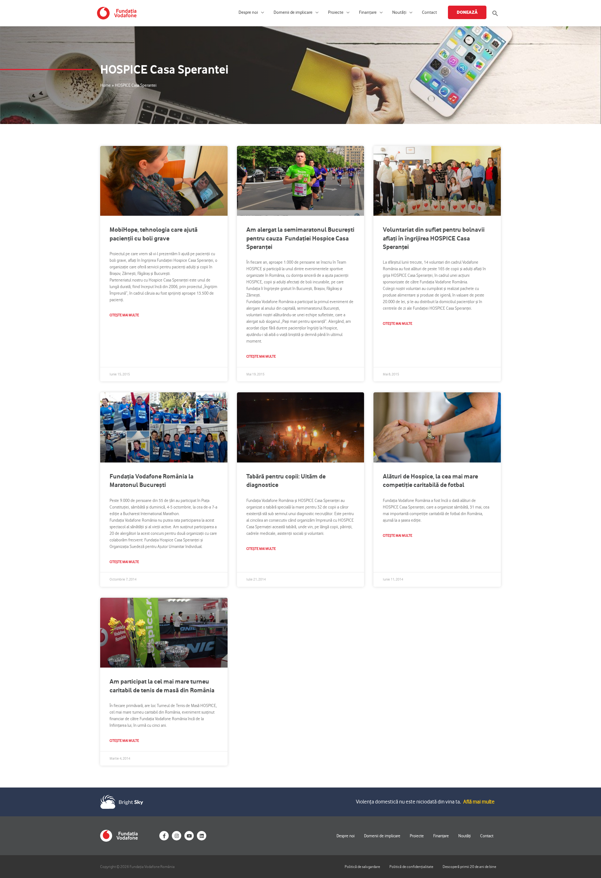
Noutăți (399, 12)
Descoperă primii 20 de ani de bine (469, 866)
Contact (429, 12)
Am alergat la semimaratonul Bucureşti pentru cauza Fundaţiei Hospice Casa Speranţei (300, 238)
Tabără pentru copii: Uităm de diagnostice (286, 480)
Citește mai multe (124, 315)
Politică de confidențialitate (411, 866)
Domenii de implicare (293, 12)
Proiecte (335, 12)
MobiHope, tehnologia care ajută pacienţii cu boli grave (154, 234)
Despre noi (248, 12)
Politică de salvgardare (362, 866)
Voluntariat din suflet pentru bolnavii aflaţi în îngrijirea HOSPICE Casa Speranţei (434, 238)
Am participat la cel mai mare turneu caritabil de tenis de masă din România (162, 686)
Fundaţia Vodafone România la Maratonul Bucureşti (151, 480)
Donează (467, 12)
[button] (495, 13)
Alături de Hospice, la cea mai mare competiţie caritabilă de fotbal (430, 480)
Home (105, 85)
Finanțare (368, 12)
